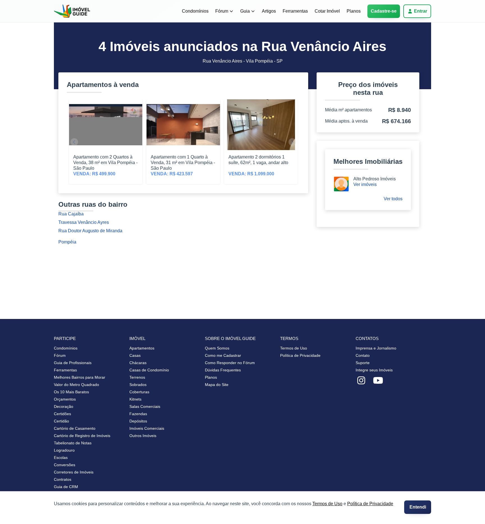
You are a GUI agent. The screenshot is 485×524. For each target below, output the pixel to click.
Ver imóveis (365, 184)
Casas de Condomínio (149, 370)
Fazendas (138, 414)
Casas (135, 355)
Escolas (61, 457)
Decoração (63, 406)
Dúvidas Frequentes (223, 370)
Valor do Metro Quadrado (76, 384)
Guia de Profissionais (72, 362)
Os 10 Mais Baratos (71, 392)
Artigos (269, 11)
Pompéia (67, 242)
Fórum (221, 11)
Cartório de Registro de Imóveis (82, 435)
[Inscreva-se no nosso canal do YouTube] (378, 381)
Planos (354, 11)
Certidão (61, 421)
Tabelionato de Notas (72, 443)
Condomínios (195, 11)
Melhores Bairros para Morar (79, 377)
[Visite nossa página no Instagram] (361, 381)
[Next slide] (292, 142)
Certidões (62, 414)
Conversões (64, 465)
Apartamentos (141, 348)
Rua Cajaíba (71, 214)
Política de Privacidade (370, 503)
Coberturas (139, 392)
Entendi (417, 507)
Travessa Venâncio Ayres (83, 222)
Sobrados (138, 384)
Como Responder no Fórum (230, 362)
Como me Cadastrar (223, 355)
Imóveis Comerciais (146, 428)
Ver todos (393, 198)
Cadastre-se (384, 11)
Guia (245, 11)
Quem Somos (217, 348)
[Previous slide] (74, 142)
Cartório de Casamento (74, 428)
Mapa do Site (216, 384)
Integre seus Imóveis (374, 370)
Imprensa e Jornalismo (376, 348)
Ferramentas (295, 11)
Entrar (420, 11)
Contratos (62, 479)
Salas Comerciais (144, 406)
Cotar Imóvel (327, 11)
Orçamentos (65, 399)
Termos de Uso (327, 503)
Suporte (363, 362)
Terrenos (137, 377)
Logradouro (64, 450)
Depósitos (138, 421)
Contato (363, 355)
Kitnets (135, 399)
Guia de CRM (66, 486)
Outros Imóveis (142, 435)
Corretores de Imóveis (73, 472)
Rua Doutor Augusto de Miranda (90, 230)
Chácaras (138, 362)
